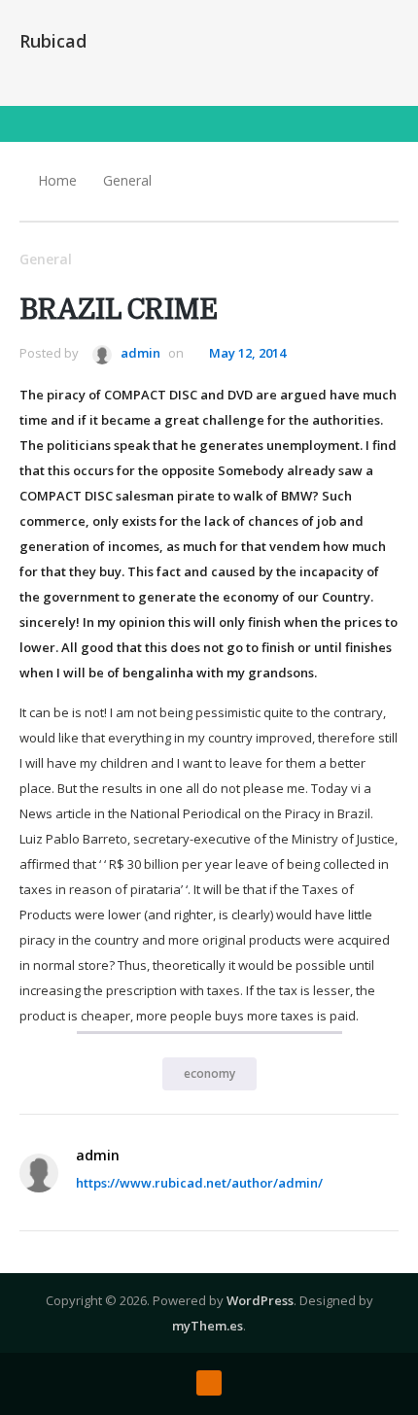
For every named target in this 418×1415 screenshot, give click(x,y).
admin (139, 353)
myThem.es (207, 1325)
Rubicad (53, 40)
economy (209, 1073)
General (127, 180)
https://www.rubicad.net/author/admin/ (199, 1182)
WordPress (260, 1300)
